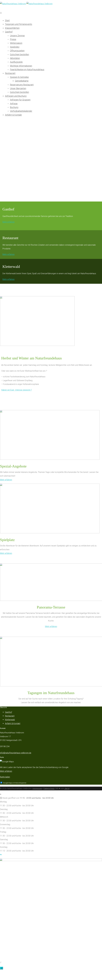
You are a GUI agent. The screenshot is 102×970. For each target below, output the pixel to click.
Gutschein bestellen (19, 54)
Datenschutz (49, 788)
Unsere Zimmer (17, 35)
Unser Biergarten (18, 88)
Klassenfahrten (12, 28)
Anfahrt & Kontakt (13, 115)
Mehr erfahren (8, 222)
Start (7, 20)
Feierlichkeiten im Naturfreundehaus (27, 69)
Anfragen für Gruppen (20, 99)
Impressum (37, 788)
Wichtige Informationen (21, 65)
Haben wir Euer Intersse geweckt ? (16, 390)
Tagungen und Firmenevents (18, 24)
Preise (13, 39)
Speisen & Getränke (19, 77)
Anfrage (14, 103)
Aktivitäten (15, 58)
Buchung (14, 107)
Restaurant (10, 73)
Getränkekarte (21, 81)
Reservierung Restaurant (22, 84)
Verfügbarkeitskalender (21, 111)
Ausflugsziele (16, 62)
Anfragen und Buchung (15, 96)
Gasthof (9, 31)
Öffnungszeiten (17, 50)
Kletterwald (10, 719)
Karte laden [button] (5, 777)
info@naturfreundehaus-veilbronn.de (15, 753)
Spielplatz (14, 47)
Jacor (67, 788)
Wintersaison (16, 43)
